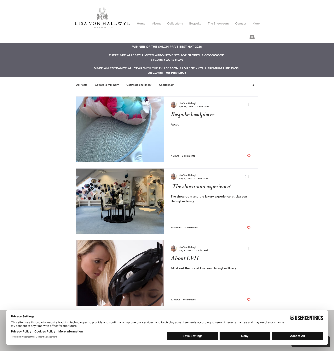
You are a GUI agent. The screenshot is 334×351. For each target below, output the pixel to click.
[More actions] (250, 104)
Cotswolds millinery (138, 84)
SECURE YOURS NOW (167, 60)
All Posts (81, 84)
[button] (252, 36)
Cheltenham (166, 84)
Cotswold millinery (107, 84)
